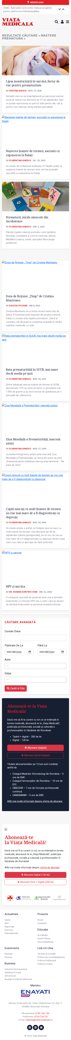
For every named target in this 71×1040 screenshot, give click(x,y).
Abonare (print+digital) (37, 755)
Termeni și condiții (46, 953)
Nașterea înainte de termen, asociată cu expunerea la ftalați (33, 153)
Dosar (40, 919)
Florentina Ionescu (20, 160)
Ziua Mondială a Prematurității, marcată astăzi (33, 441)
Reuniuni (9, 953)
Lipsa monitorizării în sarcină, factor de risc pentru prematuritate (33, 83)
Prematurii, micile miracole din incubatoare (27, 219)
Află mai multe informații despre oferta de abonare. (35, 801)
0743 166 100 (42, 1013)
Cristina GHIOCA (17, 90)
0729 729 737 (41, 1016)
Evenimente (12, 948)
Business (10, 963)
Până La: (42, 645)
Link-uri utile (45, 948)
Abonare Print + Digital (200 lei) (37, 882)
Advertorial (10, 975)
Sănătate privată (13, 972)
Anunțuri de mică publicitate (18, 979)
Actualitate (11, 914)
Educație (42, 929)
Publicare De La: (14, 645)
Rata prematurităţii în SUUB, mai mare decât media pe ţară (32, 371)
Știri (7, 923)
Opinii (7, 919)
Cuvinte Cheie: (13, 631)
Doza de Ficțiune (18, 305)
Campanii (42, 923)
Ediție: (8, 673)
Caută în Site (17, 688)
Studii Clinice (43, 938)
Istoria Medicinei (45, 942)
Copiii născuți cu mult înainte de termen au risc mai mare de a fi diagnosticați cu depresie (33, 513)
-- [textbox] (8, 665)
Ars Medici (42, 935)
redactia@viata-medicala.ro (39, 1019)
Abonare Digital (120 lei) (36, 874)
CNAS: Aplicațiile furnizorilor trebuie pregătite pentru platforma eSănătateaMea (27, 10)
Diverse (8, 957)
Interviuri (9, 930)
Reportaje (9, 926)
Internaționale (11, 933)
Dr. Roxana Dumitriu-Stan (23, 591)
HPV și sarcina (15, 586)
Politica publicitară (46, 960)
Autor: (8, 659)
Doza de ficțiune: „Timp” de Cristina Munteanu (30, 298)
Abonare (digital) (37, 747)
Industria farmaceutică (16, 969)
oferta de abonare (50, 867)
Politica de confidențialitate (51, 957)
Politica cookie (44, 964)
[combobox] (35, 666)
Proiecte (42, 914)
